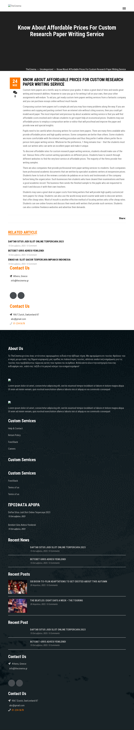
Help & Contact (15, 428)
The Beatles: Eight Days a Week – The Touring (56, 600)
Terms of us (13, 487)
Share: (122, 218)
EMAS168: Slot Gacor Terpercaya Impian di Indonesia (39, 259)
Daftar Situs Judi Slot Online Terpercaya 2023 (36, 241)
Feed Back (13, 442)
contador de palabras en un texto (73, 175)
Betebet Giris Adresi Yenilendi (26, 250)
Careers (12, 448)
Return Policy (14, 435)
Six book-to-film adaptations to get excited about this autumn (68, 581)
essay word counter (85, 195)
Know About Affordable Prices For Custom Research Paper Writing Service (73, 82)
